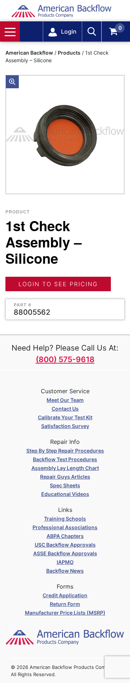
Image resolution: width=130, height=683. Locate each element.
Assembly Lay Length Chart (65, 468)
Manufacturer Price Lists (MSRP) (65, 613)
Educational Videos (65, 494)
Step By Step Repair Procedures (65, 450)
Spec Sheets (65, 485)
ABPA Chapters (65, 536)
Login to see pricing (58, 284)
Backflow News (65, 571)
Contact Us (65, 409)
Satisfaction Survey (65, 426)
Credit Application (65, 595)
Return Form (65, 604)
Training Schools (65, 519)
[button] (12, 81)
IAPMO (65, 562)
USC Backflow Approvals (65, 545)
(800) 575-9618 (65, 359)
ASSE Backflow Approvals (65, 553)
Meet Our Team (65, 400)
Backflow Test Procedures (65, 459)
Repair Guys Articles (65, 477)
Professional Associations (65, 527)
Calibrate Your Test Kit (65, 417)
